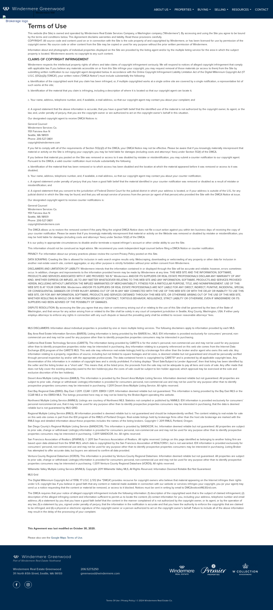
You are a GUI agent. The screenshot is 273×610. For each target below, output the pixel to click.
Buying (205, 11)
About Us (163, 11)
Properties (185, 11)
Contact (261, 9)
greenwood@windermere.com (100, 573)
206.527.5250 (90, 569)
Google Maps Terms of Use (66, 538)
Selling (222, 11)
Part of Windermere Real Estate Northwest (37, 561)
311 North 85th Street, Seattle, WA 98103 (37, 573)
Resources (242, 11)
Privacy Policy (128, 600)
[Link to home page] (17, 12)
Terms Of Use (113, 600)
